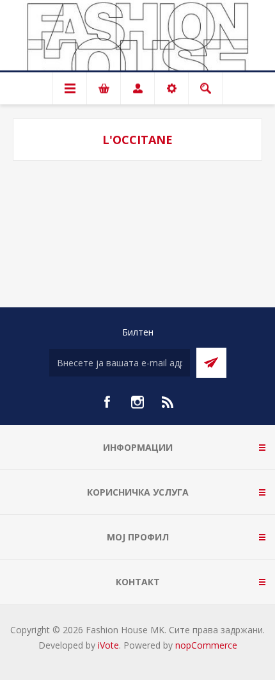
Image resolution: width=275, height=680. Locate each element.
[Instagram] (137, 402)
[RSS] (168, 402)
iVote (108, 645)
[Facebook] (107, 402)
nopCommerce (206, 645)
